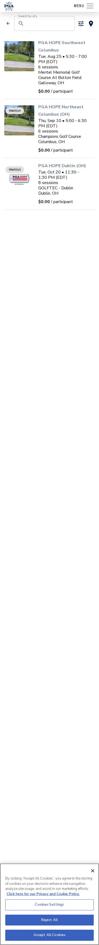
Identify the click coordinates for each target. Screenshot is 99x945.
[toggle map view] (91, 23)
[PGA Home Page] (9, 6)
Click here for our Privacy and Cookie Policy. (43, 894)
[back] (8, 23)
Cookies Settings (49, 904)
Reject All (49, 920)
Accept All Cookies (49, 935)
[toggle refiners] (81, 23)
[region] (49, 904)
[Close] (92, 871)
